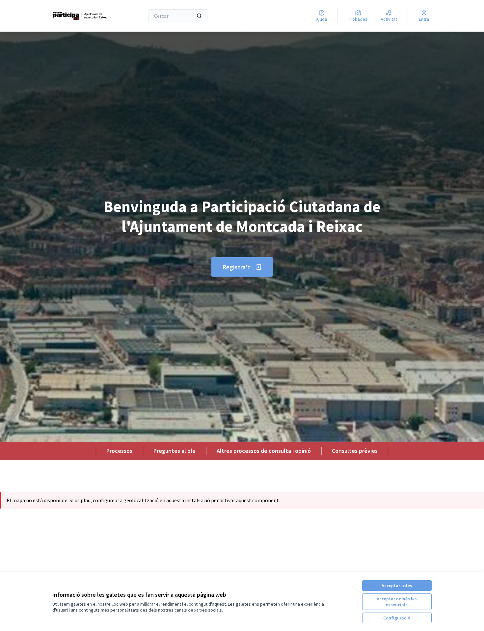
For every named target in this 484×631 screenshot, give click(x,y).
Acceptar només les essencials (397, 602)
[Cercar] (199, 16)
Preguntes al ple (174, 450)
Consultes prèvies (355, 450)
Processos (119, 450)
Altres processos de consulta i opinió (264, 450)
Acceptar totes (397, 586)
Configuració (396, 618)
